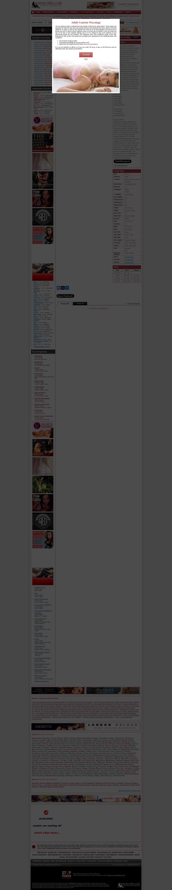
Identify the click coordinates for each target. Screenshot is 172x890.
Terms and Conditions (91, 44)
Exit (86, 59)
